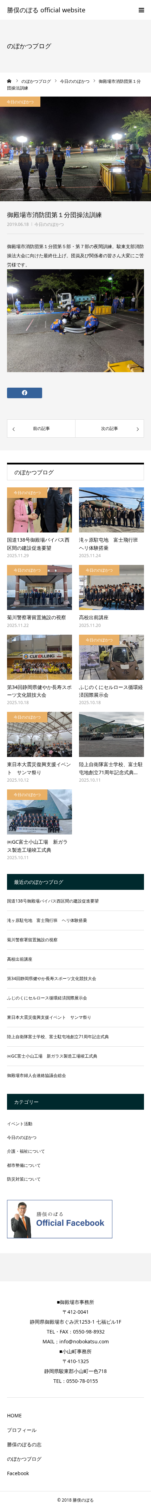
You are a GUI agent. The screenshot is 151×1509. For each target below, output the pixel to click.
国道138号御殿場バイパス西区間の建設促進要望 (38, 543)
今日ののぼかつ (49, 224)
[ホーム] (9, 81)
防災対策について (24, 1179)
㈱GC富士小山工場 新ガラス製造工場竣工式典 (37, 845)
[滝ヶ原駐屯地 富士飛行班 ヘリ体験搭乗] (111, 509)
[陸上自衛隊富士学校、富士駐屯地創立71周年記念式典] (111, 734)
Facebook (18, 1473)
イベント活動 (19, 1124)
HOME (14, 1415)
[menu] (141, 10)
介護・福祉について (26, 1151)
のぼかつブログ (24, 1458)
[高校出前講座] (111, 587)
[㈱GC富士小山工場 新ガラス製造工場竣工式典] (39, 811)
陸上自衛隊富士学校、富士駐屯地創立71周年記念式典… (111, 768)
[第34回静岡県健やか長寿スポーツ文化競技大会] (39, 657)
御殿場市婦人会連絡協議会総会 (36, 1075)
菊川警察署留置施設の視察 (36, 617)
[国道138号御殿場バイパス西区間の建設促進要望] (39, 509)
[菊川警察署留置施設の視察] (39, 587)
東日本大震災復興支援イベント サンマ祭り (39, 768)
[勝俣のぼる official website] (46, 10)
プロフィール (22, 1430)
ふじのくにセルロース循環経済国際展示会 (111, 691)
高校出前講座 (94, 617)
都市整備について (24, 1165)
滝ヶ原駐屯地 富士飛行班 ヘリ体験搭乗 (111, 543)
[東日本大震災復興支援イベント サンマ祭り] (39, 734)
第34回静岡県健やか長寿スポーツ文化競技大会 (39, 691)
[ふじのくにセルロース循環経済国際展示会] (111, 657)
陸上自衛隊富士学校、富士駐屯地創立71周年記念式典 (58, 1037)
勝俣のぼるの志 (24, 1444)
